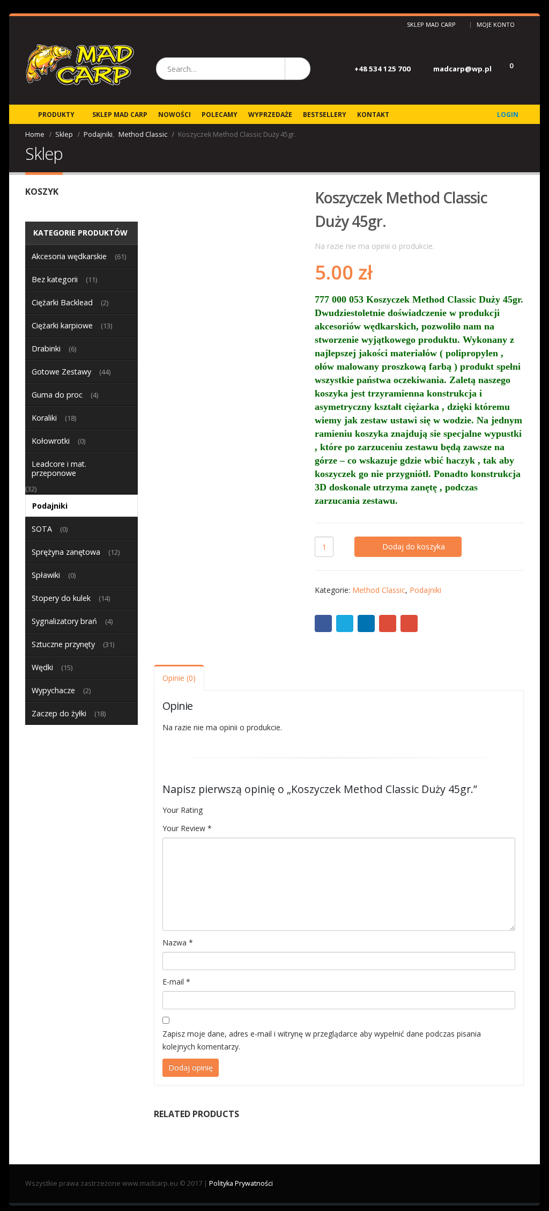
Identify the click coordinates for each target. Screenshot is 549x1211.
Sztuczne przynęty (63, 644)
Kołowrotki (51, 441)
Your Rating (182, 810)
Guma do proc (57, 395)
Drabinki (46, 348)
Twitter (344, 623)
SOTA (42, 529)
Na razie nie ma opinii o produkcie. (374, 246)
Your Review (187, 828)
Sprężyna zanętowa (66, 552)
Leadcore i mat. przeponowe (59, 468)
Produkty (56, 114)
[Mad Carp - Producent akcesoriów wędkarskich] (80, 69)
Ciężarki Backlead (62, 302)
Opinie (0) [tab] (179, 678)
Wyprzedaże (270, 114)
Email (409, 623)
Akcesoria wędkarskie (69, 256)
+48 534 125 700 (382, 69)
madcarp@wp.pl (462, 69)
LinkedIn (366, 623)
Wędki (42, 667)
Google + (387, 623)
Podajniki (425, 590)
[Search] (297, 68)
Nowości (174, 114)
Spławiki (46, 575)
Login (507, 114)
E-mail (176, 982)
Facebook (323, 623)
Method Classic (378, 590)
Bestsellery (324, 114)
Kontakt (373, 114)
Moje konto (496, 24)
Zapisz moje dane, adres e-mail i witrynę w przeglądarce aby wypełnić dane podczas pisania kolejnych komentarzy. (321, 1040)
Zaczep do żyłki (59, 713)
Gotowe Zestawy (61, 371)
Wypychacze (53, 690)
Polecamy (220, 114)
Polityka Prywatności (241, 1183)
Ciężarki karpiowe (62, 325)
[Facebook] (29, 24)
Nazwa (177, 942)
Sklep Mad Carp (431, 24)
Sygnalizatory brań (64, 621)
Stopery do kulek (61, 598)
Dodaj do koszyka (413, 546)
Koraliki (44, 418)
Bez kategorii (55, 279)
